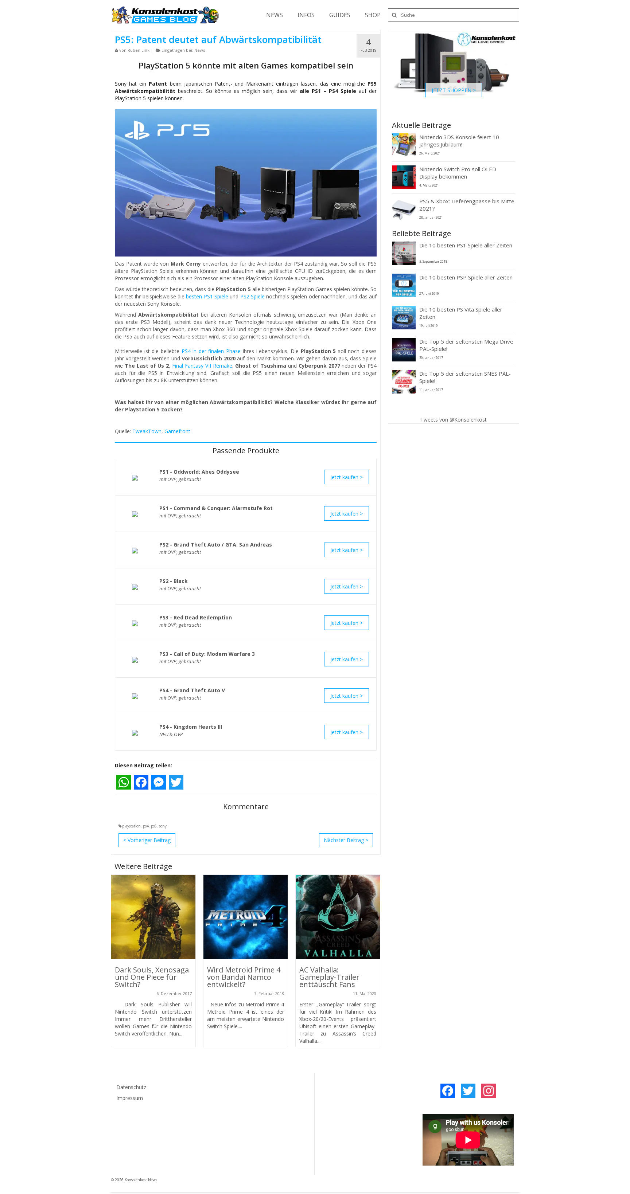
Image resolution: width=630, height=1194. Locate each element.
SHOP (373, 15)
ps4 (146, 826)
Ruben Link (138, 50)
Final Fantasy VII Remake (202, 365)
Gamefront (177, 431)
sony (163, 826)
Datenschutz (131, 1087)
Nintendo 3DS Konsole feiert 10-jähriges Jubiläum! (460, 140)
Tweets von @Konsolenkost (453, 419)
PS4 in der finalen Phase (211, 351)
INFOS (306, 15)
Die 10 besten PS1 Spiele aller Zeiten (465, 245)
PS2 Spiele (252, 296)
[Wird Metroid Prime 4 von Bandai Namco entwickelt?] (245, 917)
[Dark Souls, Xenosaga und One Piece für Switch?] (153, 917)
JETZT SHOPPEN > (454, 89)
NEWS (274, 15)
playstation (131, 826)
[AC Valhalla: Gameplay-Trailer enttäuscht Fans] (338, 917)
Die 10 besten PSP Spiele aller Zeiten (466, 277)
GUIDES (339, 15)
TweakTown (147, 431)
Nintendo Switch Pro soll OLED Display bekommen (457, 172)
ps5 (154, 826)
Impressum (129, 1098)
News (199, 50)
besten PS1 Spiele (207, 296)
